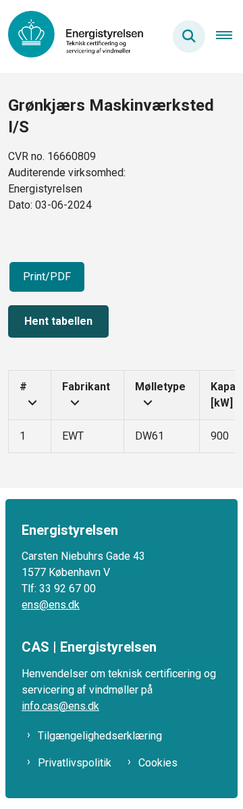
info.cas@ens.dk (60, 706)
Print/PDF (47, 276)
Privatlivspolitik (74, 762)
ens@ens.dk (51, 604)
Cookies (158, 762)
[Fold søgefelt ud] (189, 36)
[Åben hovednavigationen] (229, 36)
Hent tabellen (58, 321)
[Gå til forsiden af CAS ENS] (71, 36)
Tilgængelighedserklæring (100, 735)
